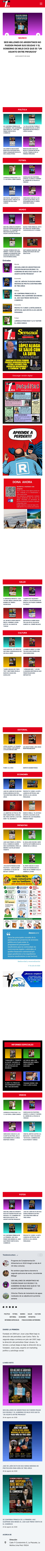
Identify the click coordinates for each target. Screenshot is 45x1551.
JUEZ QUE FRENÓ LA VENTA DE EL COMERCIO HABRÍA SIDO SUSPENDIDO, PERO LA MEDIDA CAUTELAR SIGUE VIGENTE (12, 846)
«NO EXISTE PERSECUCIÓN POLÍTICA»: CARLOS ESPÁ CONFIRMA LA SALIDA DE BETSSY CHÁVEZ (11, 868)
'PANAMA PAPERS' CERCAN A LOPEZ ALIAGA (30, 1084)
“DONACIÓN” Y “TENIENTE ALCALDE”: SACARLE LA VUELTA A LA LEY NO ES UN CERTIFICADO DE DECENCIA (13, 1064)
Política (16, 290)
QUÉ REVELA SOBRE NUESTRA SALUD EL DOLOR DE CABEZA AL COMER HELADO (32, 622)
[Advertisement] (22, 82)
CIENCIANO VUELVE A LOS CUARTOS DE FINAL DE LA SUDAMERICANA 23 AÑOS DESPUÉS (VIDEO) (31, 200)
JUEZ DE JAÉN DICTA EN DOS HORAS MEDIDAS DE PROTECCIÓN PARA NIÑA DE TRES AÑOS (28, 284)
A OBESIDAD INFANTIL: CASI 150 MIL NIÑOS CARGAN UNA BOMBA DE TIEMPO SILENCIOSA (12, 601)
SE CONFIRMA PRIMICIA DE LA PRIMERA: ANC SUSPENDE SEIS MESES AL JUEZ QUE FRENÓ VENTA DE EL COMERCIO (12, 129)
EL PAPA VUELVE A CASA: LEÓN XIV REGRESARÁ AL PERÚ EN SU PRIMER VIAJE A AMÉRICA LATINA (32, 868)
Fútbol (16, 318)
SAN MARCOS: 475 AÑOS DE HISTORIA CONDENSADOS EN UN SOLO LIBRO (12, 651)
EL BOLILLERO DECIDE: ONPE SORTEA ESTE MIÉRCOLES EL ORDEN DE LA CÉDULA (32, 844)
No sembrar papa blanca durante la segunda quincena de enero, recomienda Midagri (26, 1273)
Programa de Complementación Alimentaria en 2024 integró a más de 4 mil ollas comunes (26, 1263)
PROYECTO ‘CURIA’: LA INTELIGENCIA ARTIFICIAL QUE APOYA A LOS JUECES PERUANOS (28, 310)
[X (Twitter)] (13, 1307)
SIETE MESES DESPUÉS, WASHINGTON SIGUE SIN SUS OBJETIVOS (32, 251)
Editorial (13, 1317)
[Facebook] (6, 1307)
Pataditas (31, 1317)
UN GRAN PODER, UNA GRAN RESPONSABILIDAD (32, 747)
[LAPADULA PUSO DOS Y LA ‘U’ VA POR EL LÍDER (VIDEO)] (7, 320)
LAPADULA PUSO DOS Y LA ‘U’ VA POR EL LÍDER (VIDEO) (12, 178)
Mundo (22, 38)
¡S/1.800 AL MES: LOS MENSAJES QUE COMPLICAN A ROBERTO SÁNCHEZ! (31, 1063)
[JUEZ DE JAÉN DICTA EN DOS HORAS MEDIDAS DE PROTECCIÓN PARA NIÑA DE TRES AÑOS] (7, 282)
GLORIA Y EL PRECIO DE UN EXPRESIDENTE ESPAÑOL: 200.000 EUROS (13, 1085)
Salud (30, 1314)
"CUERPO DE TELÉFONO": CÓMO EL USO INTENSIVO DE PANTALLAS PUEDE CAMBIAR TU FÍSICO (32, 601)
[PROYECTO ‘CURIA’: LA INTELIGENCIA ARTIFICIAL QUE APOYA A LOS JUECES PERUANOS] (7, 308)
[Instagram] (10, 1307)
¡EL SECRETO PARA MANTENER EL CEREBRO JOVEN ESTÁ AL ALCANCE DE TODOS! (12, 623)
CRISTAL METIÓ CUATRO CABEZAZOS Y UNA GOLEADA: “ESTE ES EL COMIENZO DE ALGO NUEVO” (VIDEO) (32, 1137)
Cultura (38, 1314)
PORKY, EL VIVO (8, 768)
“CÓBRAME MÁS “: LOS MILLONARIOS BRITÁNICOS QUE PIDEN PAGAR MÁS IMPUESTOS (32, 672)
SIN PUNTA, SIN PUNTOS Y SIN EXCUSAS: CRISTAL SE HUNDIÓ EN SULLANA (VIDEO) (11, 200)
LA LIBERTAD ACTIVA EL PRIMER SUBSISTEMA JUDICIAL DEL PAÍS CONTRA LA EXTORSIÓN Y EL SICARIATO (12, 816)
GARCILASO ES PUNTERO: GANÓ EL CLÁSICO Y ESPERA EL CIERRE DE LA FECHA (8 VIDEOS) (32, 179)
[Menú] (41, 3)
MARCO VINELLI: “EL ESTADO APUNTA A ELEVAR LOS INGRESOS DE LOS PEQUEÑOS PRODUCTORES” (32, 816)
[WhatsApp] (3, 1307)
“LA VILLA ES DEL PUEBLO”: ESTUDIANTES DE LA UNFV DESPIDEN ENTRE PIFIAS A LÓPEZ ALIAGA (31, 128)
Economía (17, 278)
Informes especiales (12, 1320)
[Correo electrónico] (16, 1307)
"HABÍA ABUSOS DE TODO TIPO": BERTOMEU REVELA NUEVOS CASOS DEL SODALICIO (11, 672)
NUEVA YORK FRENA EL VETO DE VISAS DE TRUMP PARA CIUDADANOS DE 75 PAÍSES (32, 228)
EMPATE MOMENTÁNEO (30, 768)
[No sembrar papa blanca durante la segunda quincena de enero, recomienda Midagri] (6, 1273)
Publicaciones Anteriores (31, 1320)
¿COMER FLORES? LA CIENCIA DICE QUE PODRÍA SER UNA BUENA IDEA (31, 651)
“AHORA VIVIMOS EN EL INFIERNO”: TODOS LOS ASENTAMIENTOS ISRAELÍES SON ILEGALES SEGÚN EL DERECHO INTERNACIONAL (12, 253)
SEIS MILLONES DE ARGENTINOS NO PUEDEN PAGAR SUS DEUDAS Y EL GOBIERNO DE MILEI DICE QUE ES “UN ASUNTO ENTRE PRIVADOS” (12, 230)
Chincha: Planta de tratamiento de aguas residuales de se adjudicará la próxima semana (26, 1296)
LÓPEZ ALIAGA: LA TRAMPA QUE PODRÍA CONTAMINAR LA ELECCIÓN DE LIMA (12, 748)
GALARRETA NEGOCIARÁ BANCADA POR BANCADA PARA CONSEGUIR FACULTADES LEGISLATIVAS (12, 151)
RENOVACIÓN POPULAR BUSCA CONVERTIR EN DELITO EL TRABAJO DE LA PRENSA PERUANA (31, 151)
